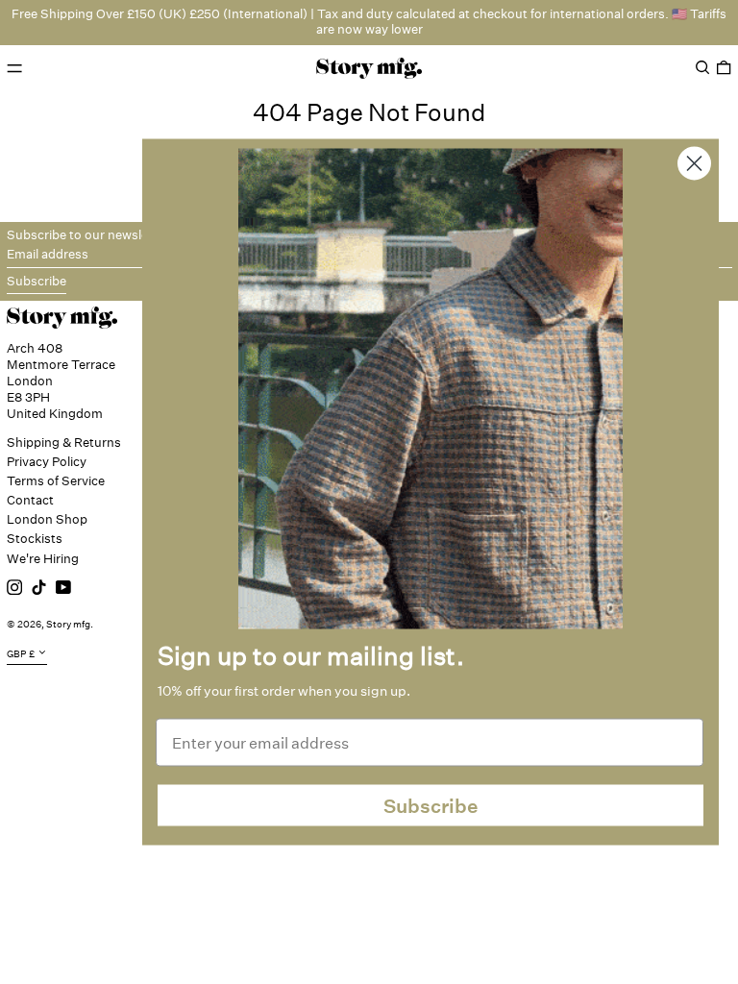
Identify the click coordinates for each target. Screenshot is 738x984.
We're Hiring (43, 559)
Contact (30, 500)
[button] (702, 68)
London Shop (47, 519)
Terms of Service (56, 481)
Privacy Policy (46, 462)
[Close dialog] (694, 164)
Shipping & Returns (64, 442)
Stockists (34, 538)
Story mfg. (69, 624)
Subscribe (431, 805)
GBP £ (21, 654)
